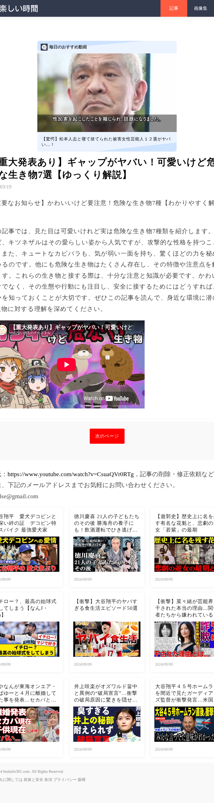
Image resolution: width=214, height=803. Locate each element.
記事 (173, 8)
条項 (48, 780)
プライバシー (65, 780)
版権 (82, 780)
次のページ (107, 436)
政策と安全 (33, 780)
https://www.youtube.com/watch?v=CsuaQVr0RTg (71, 474)
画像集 (200, 8)
